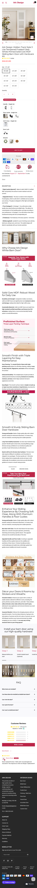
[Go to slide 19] (17, 43)
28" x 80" (23, 71)
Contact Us (5, 823)
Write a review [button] (18, 744)
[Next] (34, 43)
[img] (5, 755)
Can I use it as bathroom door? (10, 710)
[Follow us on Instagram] (8, 861)
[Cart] (34, 3)
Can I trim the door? (7, 699)
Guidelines (5, 841)
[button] (6, 58)
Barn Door (23, 781)
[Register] (27, 854)
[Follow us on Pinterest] (12, 861)
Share (3, 179)
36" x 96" (14, 86)
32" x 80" (14, 76)
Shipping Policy (6, 829)
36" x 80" (23, 76)
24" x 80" (14, 71)
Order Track (5, 826)
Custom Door (23, 808)
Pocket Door (23, 790)
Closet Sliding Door (25, 787)
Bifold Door (23, 784)
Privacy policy (25, 867)
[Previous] (3, 43)
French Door (23, 799)
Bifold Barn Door (24, 805)
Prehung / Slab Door (25, 793)
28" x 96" (14, 81)
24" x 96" (6, 81)
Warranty (4, 838)
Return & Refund (6, 832)
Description (6, 186)
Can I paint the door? (7, 705)
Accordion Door (24, 802)
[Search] (6, 3)
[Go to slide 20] (19, 43)
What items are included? (9, 689)
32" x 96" (6, 86)
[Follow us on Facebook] (4, 861)
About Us (4, 820)
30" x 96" (23, 81)
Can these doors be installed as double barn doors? (16, 694)
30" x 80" (6, 76)
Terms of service (32, 867)
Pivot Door (23, 796)
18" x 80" (6, 71)
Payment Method (6, 835)
